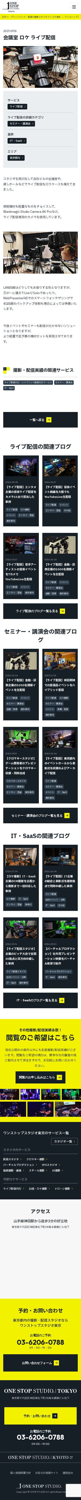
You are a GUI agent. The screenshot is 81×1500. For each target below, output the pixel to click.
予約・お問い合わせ (37, 1416)
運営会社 (68, 1473)
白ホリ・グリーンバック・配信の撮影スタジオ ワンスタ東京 (31, 17)
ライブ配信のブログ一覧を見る (37, 611)
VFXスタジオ (49, 1165)
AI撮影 (56, 1171)
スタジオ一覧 (63, 1141)
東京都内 (15, 158)
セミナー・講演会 (20, 124)
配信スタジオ (11, 1159)
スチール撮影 (36, 1171)
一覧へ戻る (37, 420)
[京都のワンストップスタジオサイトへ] (40, 1457)
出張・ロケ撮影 (38, 1189)
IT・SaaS (16, 141)
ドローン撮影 (62, 1189)
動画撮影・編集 (12, 1171)
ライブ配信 (16, 107)
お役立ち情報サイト (47, 1473)
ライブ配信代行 (12, 1189)
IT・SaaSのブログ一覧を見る (37, 1000)
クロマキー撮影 (35, 1159)
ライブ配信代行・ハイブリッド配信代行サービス (28, 382)
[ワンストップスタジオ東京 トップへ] (11, 7)
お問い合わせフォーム (37, 1363)
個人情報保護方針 (20, 1473)
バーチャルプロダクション (18, 1165)
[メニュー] (74, 7)
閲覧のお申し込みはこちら (37, 1077)
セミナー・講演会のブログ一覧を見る (37, 815)
